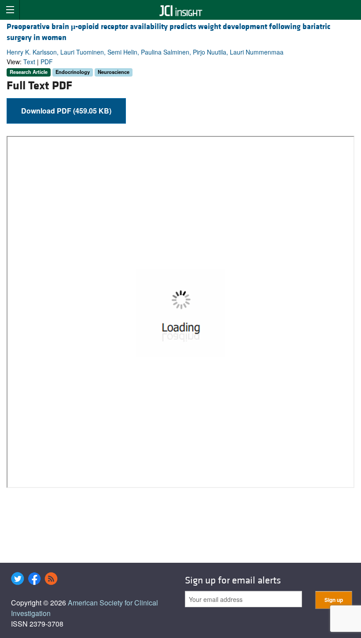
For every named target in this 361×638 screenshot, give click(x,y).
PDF (47, 61)
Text (29, 61)
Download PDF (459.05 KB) (66, 111)
